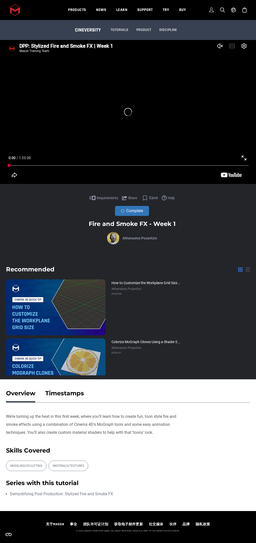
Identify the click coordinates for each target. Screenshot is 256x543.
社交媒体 (156, 524)
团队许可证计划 (95, 524)
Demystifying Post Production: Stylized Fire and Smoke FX (61, 494)
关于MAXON (55, 524)
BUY (182, 9)
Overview (20, 393)
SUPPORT (145, 9)
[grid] (240, 269)
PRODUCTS (77, 9)
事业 (73, 524)
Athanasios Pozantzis (139, 238)
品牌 (186, 524)
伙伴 (173, 524)
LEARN (121, 9)
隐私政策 (203, 524)
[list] (248, 269)
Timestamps (64, 393)
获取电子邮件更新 (128, 524)
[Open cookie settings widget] (8, 535)
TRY (166, 9)
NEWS (101, 9)
